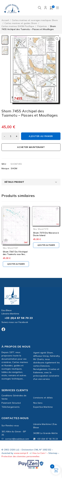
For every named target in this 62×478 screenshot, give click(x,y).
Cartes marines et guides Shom (21, 23)
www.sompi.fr (21, 453)
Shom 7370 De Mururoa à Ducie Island (46, 234)
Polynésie (42, 26)
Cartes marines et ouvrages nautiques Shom (35, 20)
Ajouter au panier (41, 136)
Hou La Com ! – (40, 453)
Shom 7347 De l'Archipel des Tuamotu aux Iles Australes (15, 254)
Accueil (5, 20)
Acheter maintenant (31, 147)
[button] (57, 38)
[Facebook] (3, 329)
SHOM (14, 168)
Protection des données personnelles (20, 456)
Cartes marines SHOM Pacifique (18, 26)
